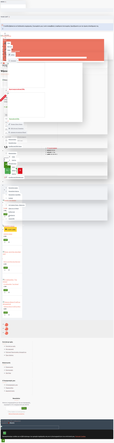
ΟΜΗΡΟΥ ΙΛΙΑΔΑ (8, 234)
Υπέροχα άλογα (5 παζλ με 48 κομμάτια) (13, 306)
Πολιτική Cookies (80, 436)
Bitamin (11, 423)
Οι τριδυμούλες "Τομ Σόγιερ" (11, 284)
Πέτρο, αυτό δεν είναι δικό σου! (12, 261)
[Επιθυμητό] (5, 217)
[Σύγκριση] (10, 217)
